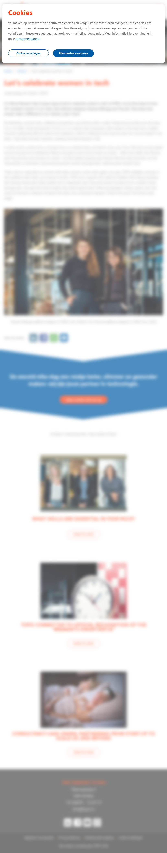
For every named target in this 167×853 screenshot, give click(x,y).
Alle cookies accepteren (73, 53)
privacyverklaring (28, 39)
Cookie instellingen (28, 53)
